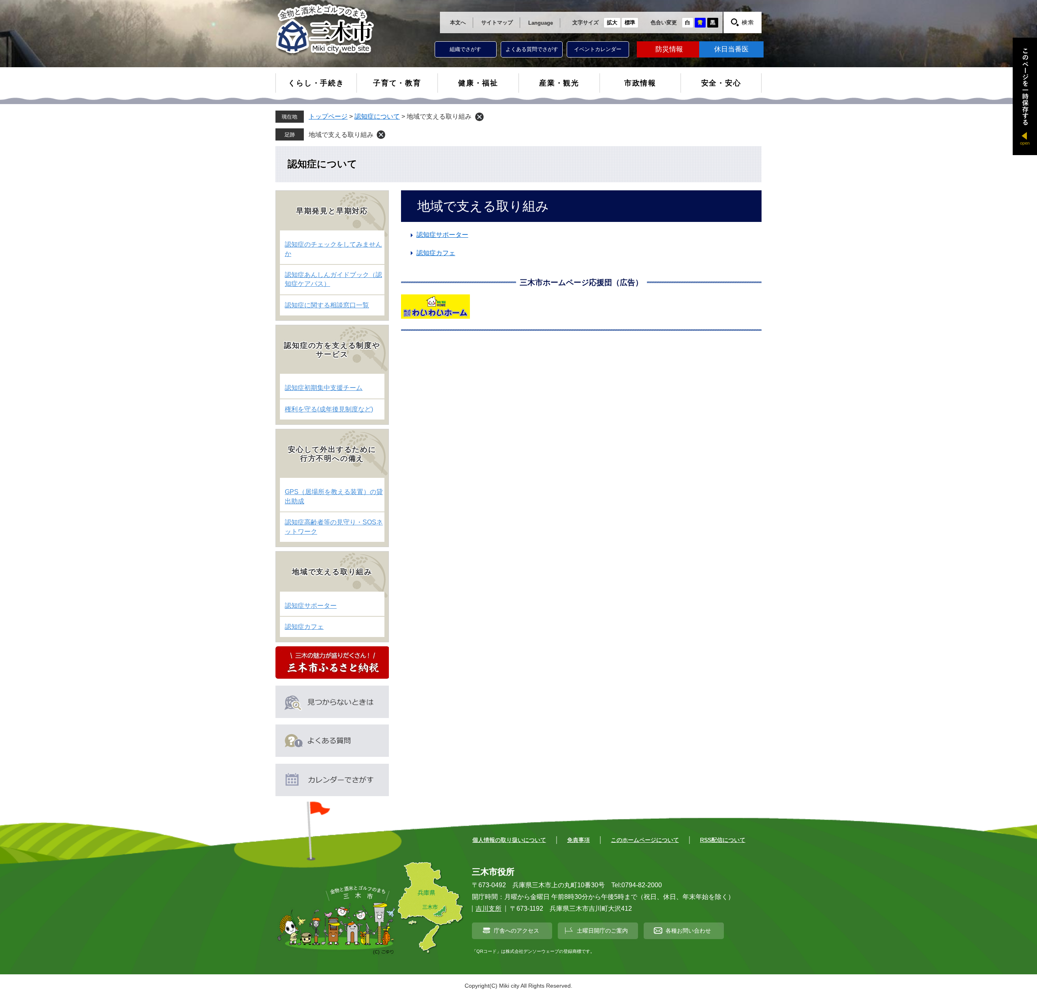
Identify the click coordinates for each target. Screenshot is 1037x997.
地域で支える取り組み (341, 134)
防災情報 (669, 49)
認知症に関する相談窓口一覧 (327, 305)
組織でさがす (465, 49)
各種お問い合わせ (688, 930)
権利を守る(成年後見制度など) (329, 409)
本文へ (458, 22)
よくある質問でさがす (532, 49)
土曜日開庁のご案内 (602, 930)
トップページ (328, 116)
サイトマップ (497, 22)
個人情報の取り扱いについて (509, 840)
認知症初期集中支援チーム (324, 387)
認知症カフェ (435, 252)
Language (540, 23)
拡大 (612, 22)
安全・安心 (721, 83)
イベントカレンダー (597, 49)
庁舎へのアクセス (516, 930)
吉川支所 (488, 908)
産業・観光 (559, 83)
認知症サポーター (442, 234)
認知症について (377, 116)
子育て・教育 (397, 83)
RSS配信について (722, 840)
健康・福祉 (478, 83)
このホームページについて (645, 840)
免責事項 (578, 840)
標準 (630, 22)
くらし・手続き (316, 83)
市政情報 (640, 83)
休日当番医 (731, 49)
